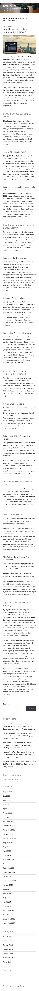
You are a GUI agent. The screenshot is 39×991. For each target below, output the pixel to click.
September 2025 (9, 838)
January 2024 (8, 915)
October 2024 (8, 877)
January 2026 (8, 821)
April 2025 (7, 851)
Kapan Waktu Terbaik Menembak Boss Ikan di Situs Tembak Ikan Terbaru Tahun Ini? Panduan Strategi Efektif (19, 754)
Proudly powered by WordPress (13, 986)
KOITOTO (9, 5)
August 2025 (8, 843)
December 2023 (9, 919)
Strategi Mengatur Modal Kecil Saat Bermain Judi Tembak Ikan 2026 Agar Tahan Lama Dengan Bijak (19, 764)
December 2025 (9, 826)
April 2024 (7, 902)
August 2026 (8, 792)
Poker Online (7, 962)
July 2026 (6, 796)
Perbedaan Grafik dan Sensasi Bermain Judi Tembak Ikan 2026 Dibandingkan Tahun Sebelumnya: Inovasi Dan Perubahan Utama (19, 726)
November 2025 (9, 830)
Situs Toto (7, 970)
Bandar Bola (7, 937)
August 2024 (8, 885)
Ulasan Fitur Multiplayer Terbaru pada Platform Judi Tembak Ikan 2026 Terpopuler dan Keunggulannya (19, 735)
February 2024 (8, 910)
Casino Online (8, 949)
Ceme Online (8, 954)
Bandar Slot (7, 941)
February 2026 (8, 817)
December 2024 (9, 868)
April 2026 (7, 809)
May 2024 (7, 898)
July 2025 (6, 847)
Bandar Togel (8, 945)
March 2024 (7, 906)
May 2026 (7, 805)
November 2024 (9, 872)
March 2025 (7, 855)
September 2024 (9, 881)
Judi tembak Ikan (9, 958)
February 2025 (8, 860)
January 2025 (8, 864)
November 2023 (9, 923)
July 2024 (6, 889)
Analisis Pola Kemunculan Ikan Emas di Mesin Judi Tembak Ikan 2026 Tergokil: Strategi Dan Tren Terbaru (17, 745)
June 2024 (7, 893)
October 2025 (8, 834)
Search (6, 704)
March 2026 (7, 813)
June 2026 (7, 800)
